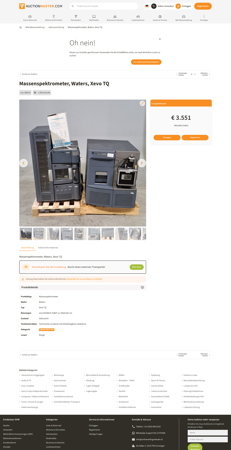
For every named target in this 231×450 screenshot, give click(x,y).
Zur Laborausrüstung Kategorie (146, 62)
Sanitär (122, 391)
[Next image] (142, 163)
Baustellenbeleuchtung (194, 380)
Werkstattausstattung (194, 401)
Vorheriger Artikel (182, 74)
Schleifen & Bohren (127, 407)
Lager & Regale (92, 385)
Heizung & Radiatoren (193, 391)
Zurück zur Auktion (29, 74)
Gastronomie (60, 380)
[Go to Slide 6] (94, 234)
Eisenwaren (59, 391)
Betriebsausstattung (35, 27)
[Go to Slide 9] (135, 234)
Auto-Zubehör (27, 385)
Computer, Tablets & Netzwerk (35, 396)
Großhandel (124, 385)
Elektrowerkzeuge (29, 407)
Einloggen (167, 137)
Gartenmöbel (157, 385)
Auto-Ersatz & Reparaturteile (34, 391)
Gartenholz (156, 407)
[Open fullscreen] (142, 103)
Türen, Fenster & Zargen (32, 401)
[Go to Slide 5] (80, 234)
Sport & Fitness (158, 380)
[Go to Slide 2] (39, 234)
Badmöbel (123, 396)
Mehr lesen (136, 267)
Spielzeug (155, 375)
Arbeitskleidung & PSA (194, 396)
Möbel (121, 375)
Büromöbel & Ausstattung (98, 375)
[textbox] (92, 324)
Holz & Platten (60, 385)
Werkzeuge (59, 375)
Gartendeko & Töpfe (160, 396)
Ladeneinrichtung (192, 407)
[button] (147, 6)
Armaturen (124, 401)
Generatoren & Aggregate (32, 375)
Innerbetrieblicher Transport (67, 401)
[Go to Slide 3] (53, 234)
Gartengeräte (157, 401)
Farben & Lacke (190, 375)
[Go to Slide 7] (107, 234)
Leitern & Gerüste (159, 391)
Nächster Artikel (204, 74)
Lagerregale (91, 391)
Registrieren (203, 6)
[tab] (27, 247)
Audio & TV (26, 380)
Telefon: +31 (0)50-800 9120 (148, 426)
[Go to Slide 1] (26, 234)
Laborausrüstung (56, 27)
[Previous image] (23, 163)
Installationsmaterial (63, 396)
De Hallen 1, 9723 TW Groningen (150, 445)
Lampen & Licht (191, 385)
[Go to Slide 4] (67, 234)
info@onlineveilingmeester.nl (149, 439)
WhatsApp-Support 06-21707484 (150, 433)
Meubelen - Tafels (126, 380)
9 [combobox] (191, 74)
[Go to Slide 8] (121, 234)
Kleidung (90, 380)
